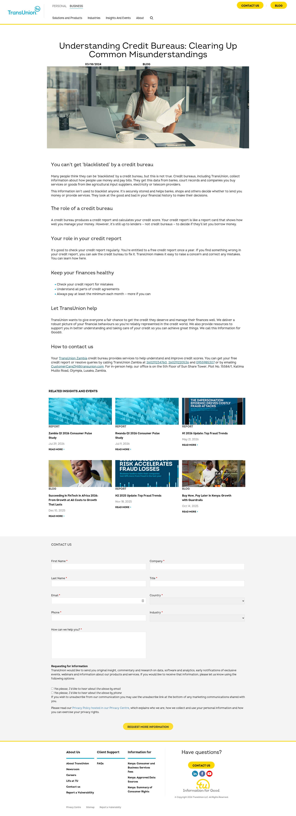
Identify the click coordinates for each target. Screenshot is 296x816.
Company (157, 561)
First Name (59, 561)
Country (156, 595)
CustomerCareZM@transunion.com (77, 367)
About (140, 18)
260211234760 (156, 362)
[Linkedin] (195, 777)
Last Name (59, 578)
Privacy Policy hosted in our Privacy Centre (100, 708)
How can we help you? (66, 629)
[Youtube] (209, 777)
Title (153, 578)
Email (55, 595)
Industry (156, 612)
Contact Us (250, 6)
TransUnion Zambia (73, 358)
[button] (151, 18)
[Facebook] (202, 777)
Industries (94, 18)
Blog (278, 6)
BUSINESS (76, 6)
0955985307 (205, 362)
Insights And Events (118, 18)
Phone (56, 612)
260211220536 (178, 362)
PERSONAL (59, 6)
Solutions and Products (67, 18)
